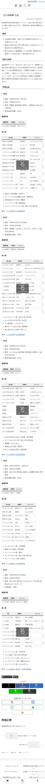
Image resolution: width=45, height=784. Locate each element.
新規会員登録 (32, 1)
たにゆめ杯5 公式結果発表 (15, 211)
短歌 (16, 677)
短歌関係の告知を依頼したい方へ (33, 767)
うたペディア (8, 677)
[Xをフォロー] (12, 702)
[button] (29, 691)
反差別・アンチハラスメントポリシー (33, 773)
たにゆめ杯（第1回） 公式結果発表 (18, 669)
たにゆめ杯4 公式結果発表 (15, 334)
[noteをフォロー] (12, 707)
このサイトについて (11, 766)
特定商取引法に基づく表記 (12, 777)
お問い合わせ (33, 777)
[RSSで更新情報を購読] (22, 712)
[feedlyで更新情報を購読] (33, 707)
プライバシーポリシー (11, 771)
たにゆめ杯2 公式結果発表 (15, 563)
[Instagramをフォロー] (33, 702)
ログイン (42, 1)
